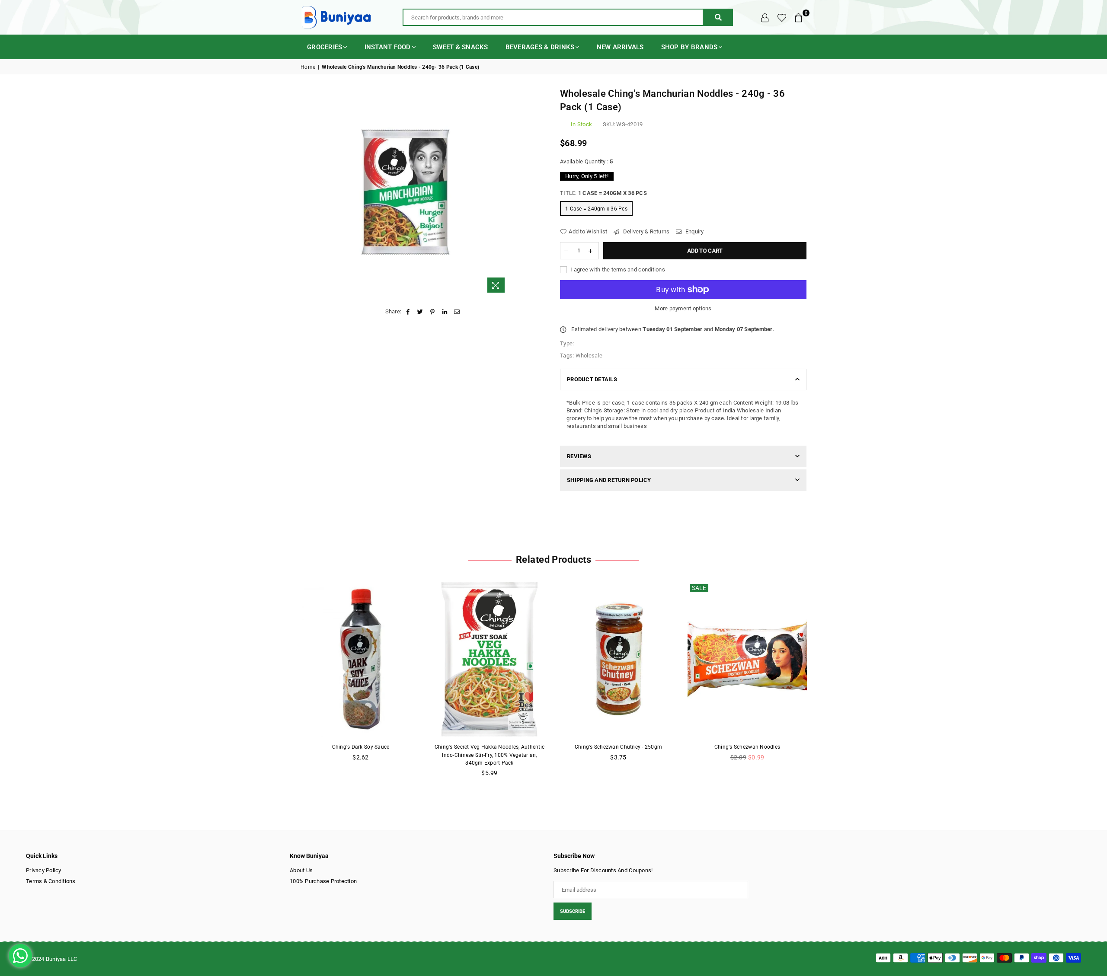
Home (308, 67)
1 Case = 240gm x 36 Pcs (596, 209)
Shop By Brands (689, 47)
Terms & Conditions (51, 881)
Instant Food (388, 47)
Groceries (324, 47)
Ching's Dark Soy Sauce (361, 747)
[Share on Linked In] (445, 312)
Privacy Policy (43, 870)
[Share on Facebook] (408, 312)
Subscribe (572, 911)
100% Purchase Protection (323, 881)
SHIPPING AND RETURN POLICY (609, 480)
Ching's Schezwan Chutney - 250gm (618, 747)
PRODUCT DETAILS (592, 379)
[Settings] (765, 17)
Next (820, 684)
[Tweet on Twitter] (420, 312)
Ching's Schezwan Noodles (747, 747)
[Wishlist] (782, 17)
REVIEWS (579, 456)
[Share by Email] (457, 312)
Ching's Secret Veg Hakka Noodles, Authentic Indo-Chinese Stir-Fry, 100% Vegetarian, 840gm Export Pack (489, 754)
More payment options (683, 308)
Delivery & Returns (645, 231)
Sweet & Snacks (460, 47)
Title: (603, 193)
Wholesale (589, 355)
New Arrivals (620, 47)
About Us (301, 870)
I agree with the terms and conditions (617, 269)
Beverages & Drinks (540, 47)
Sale (699, 587)
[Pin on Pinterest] (432, 312)
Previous (286, 684)
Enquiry (694, 231)
